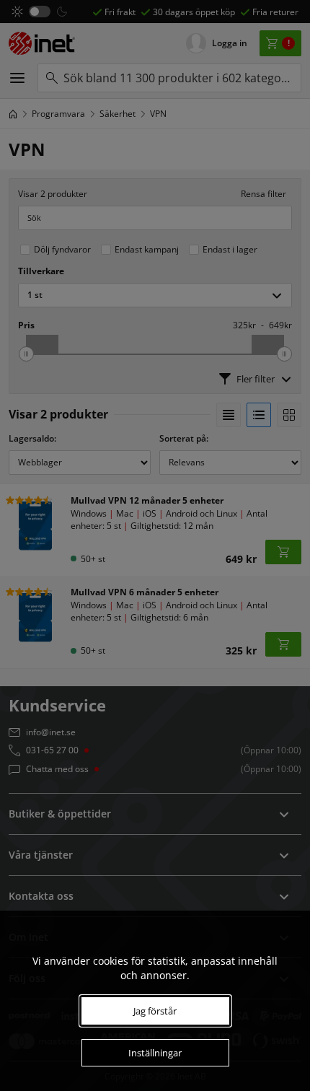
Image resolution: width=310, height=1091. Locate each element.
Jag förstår (155, 1010)
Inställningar (155, 1052)
